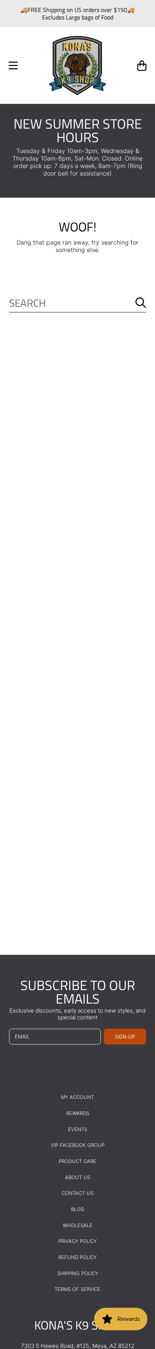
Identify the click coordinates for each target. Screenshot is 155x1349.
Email (12, 1299)
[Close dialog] (144, 1237)
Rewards (77, 1113)
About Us (77, 1177)
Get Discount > (41, 1322)
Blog (77, 1209)
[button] (13, 65)
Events (77, 1129)
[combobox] (77, 303)
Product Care (77, 1161)
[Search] (141, 302)
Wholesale (78, 1225)
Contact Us (77, 1193)
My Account (77, 1097)
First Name (15, 1281)
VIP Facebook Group (78, 1145)
